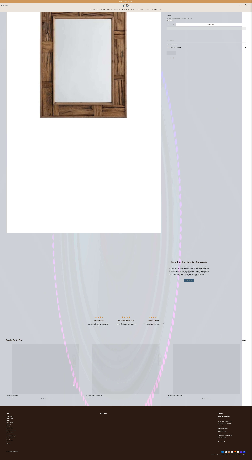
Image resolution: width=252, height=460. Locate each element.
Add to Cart (211, 24)
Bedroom (109, 9)
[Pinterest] (224, 441)
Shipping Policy (242, 454)
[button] (206, 28)
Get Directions (221, 426)
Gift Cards (9, 426)
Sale (160, 9)
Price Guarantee (10, 432)
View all (244, 340)
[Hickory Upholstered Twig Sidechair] (206, 369)
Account (241, 5)
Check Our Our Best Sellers (14, 340)
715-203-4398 (221, 421)
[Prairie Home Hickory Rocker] (45, 369)
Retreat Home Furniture (14, 451)
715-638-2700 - (221, 423)
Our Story (189, 280)
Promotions (9, 434)
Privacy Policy (213, 454)
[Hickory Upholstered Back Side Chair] (125, 369)
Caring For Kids (10, 422)
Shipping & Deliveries (11, 437)
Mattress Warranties (11, 430)
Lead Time (171, 40)
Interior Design (10, 428)
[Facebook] (218, 441)
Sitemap (8, 443)
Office (132, 9)
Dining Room (117, 9)
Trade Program (10, 439)
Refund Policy (236, 454)
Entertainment (125, 9)
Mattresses (154, 9)
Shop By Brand (94, 9)
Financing (9, 424)
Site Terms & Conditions (221, 454)
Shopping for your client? (175, 47)
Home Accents (139, 9)
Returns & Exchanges (11, 436)
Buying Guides (10, 418)
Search (8, 441)
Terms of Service (230, 454)
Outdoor (147, 9)
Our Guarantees (173, 44)
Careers (8, 420)
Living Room (102, 9)
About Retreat (10, 416)
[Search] (245, 5)
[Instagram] (221, 441)
